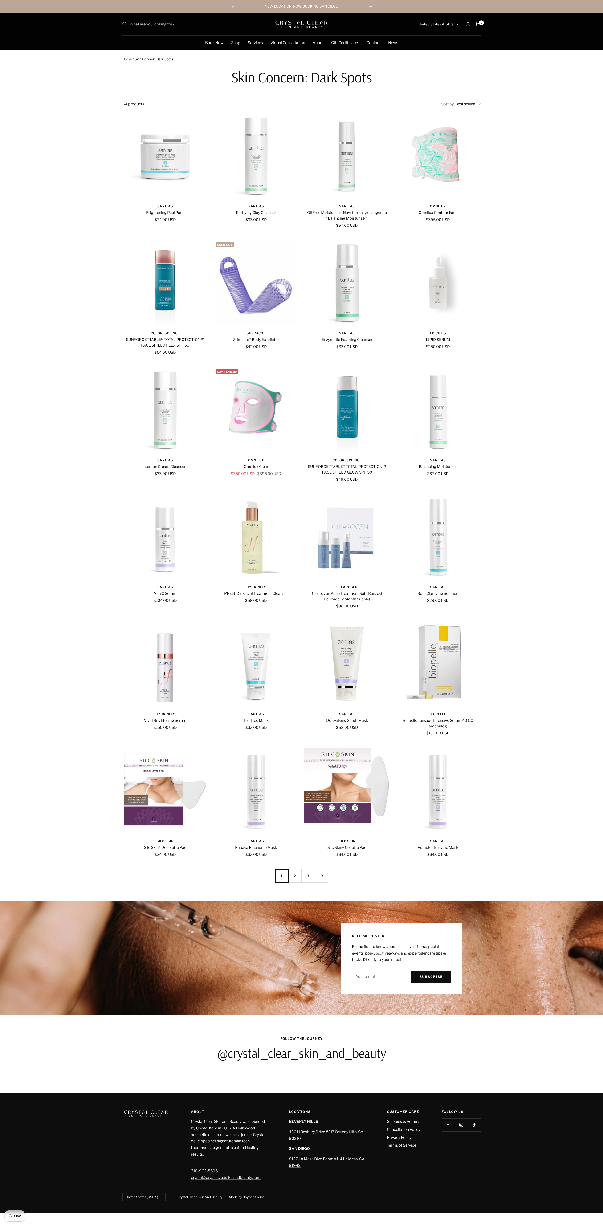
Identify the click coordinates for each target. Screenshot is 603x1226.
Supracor (256, 333)
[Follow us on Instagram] (461, 1124)
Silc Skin (165, 841)
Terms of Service (401, 1145)
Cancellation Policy (403, 1129)
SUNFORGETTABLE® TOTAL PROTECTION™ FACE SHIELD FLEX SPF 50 (165, 342)
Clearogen (347, 587)
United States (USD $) (436, 24)
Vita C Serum (165, 593)
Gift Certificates (345, 42)
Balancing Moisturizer (438, 466)
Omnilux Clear (256, 466)
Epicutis (438, 333)
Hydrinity (256, 587)
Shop (235, 42)
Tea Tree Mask (256, 720)
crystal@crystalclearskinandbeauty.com (226, 1177)
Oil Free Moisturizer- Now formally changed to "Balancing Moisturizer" (347, 215)
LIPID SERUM (438, 339)
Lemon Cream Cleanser (165, 466)
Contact (374, 42)
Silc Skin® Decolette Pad (165, 847)
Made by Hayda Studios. (247, 1197)
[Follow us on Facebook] (448, 1124)
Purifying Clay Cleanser (256, 212)
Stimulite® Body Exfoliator (256, 339)
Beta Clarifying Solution (437, 593)
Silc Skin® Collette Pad (347, 847)
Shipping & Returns (403, 1121)
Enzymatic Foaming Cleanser (347, 339)
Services (255, 42)
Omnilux (438, 206)
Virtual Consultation (287, 42)
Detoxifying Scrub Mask (347, 720)
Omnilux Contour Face (438, 212)
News (393, 42)
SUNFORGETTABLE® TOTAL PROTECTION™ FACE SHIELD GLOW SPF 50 (347, 469)
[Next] (321, 875)
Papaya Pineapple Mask (256, 847)
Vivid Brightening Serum (165, 720)
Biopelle (437, 714)
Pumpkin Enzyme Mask (438, 847)
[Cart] (478, 24)
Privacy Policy (399, 1137)
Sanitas (165, 206)
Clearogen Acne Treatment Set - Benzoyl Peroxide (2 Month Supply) (347, 596)
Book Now (214, 42)
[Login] (468, 24)
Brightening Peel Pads (165, 212)
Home (127, 59)
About (318, 42)
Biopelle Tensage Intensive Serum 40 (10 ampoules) (438, 723)
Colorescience (165, 333)
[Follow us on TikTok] (474, 1124)
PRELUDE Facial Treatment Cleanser (256, 593)
